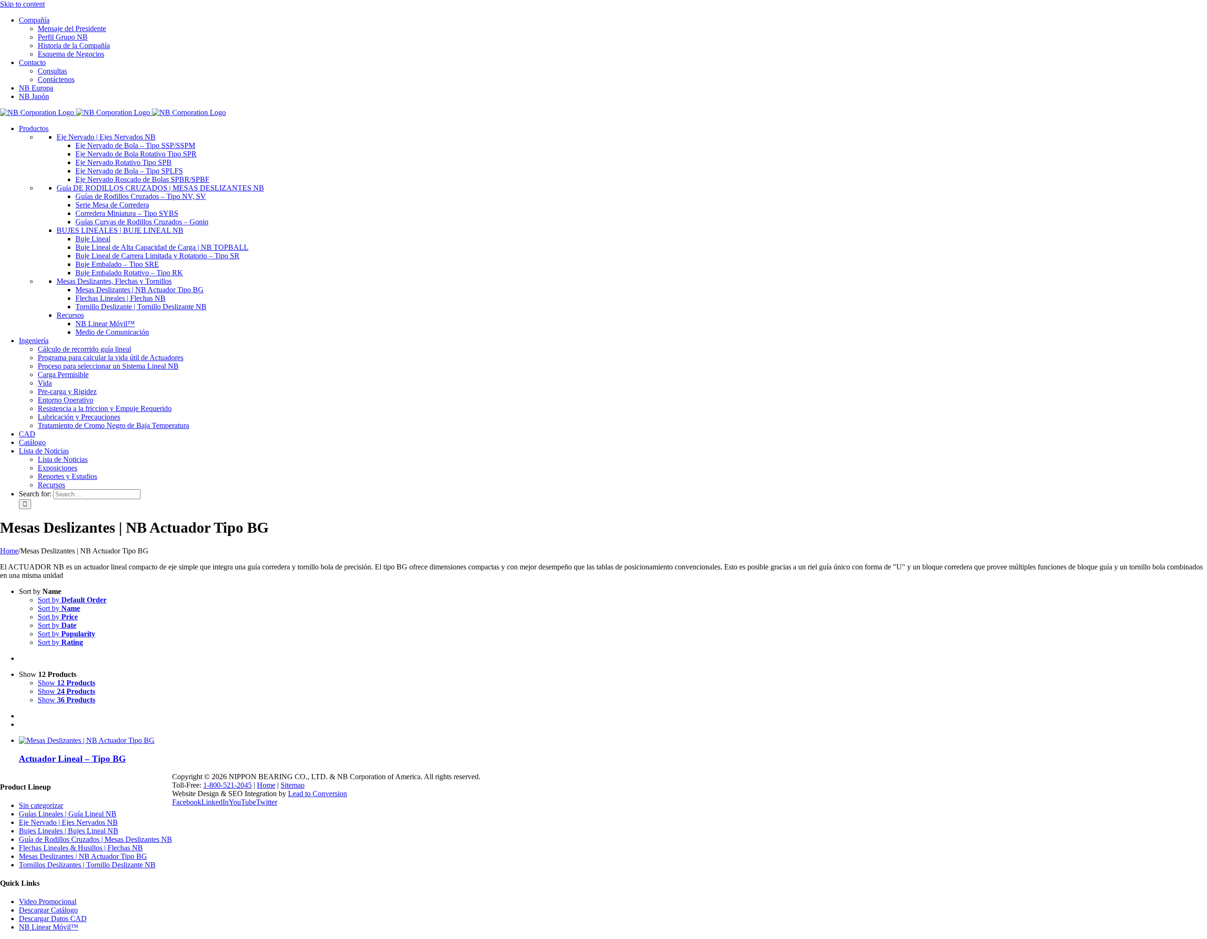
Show (66, 683)
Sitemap (293, 785)
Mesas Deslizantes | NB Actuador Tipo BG (83, 856)
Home (266, 785)
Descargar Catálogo (48, 910)
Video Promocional (47, 902)
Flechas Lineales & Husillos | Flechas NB (81, 848)
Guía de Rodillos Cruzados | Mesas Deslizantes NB (95, 839)
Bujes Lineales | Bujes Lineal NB (68, 831)
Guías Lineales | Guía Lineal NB (67, 814)
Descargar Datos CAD (53, 918)
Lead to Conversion (317, 794)
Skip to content (22, 4)
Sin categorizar (41, 805)
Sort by (72, 600)
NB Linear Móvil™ (48, 927)
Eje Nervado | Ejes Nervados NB (68, 822)
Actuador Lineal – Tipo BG (72, 759)
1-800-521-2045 (227, 785)
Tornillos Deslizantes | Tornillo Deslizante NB (87, 865)
